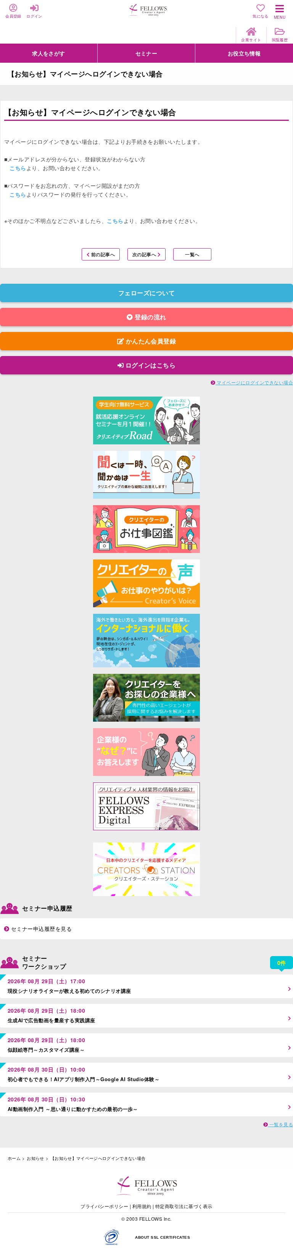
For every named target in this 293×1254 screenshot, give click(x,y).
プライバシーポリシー (104, 1206)
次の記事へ (145, 254)
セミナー (146, 53)
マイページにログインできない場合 (254, 382)
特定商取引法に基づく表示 (184, 1206)
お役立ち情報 (244, 53)
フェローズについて (146, 292)
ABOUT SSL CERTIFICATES (162, 1237)
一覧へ (192, 254)
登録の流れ (149, 316)
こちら (18, 168)
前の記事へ (102, 254)
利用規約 (141, 1206)
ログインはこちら (149, 365)
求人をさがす (48, 53)
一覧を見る (280, 1124)
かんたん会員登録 (150, 341)
